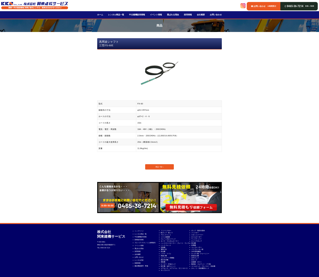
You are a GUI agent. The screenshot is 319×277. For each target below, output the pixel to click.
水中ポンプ (195, 258)
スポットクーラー (197, 235)
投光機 (163, 251)
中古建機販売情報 (137, 15)
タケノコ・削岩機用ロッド (200, 268)
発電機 (193, 245)
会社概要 (201, 15)
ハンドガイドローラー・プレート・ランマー (176, 243)
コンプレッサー (196, 247)
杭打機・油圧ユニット (168, 266)
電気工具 (164, 249)
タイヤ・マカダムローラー (170, 241)
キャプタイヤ (165, 270)
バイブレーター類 (197, 249)
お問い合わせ (216, 15)
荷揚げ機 (164, 256)
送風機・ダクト (196, 262)
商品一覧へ (160, 167)
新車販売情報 (139, 240)
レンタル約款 (139, 260)
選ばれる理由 (173, 15)
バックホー (195, 233)
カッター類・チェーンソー (200, 253)
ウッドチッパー (196, 239)
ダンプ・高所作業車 (198, 230)
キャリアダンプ (196, 241)
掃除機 (163, 262)
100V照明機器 (196, 251)
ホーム (100, 15)
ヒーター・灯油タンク (168, 264)
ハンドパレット (166, 245)
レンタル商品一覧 (116, 15)
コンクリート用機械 (167, 258)
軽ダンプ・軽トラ (167, 233)
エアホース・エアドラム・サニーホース (174, 268)
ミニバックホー (166, 230)
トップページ (139, 231)
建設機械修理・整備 (141, 266)
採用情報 (188, 15)
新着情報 (138, 263)
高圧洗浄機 (164, 260)
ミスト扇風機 (165, 237)
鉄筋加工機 (195, 256)
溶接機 (163, 247)
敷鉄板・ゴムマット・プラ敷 (201, 264)
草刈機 (193, 243)
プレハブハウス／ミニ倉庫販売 (145, 243)
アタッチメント (166, 235)
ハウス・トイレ (166, 253)
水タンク (194, 260)
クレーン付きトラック (168, 239)
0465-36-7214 (105, 248)
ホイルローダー (196, 237)
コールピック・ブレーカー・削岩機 (203, 266)
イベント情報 (156, 15)
